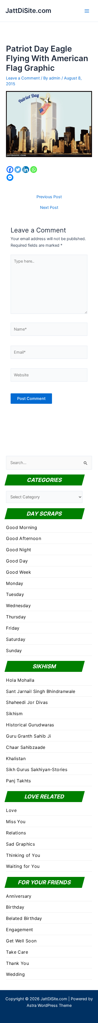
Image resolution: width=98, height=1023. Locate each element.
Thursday (16, 617)
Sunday (14, 650)
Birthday (15, 907)
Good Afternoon (23, 538)
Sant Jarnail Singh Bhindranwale (40, 691)
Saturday (15, 639)
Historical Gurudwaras (30, 725)
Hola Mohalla (20, 680)
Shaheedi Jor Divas (27, 702)
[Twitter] (17, 169)
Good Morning (21, 527)
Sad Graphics (20, 844)
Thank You (17, 963)
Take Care (17, 952)
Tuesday (15, 594)
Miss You (15, 821)
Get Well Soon (21, 941)
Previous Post (49, 197)
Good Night (18, 549)
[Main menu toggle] (87, 11)
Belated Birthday (24, 918)
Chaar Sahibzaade (25, 747)
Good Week (18, 572)
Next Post (49, 208)
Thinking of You (23, 855)
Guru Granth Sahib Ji (28, 736)
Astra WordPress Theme (49, 1005)
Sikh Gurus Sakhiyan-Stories (36, 769)
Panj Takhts (18, 780)
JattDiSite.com (28, 11)
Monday (14, 583)
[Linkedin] (25, 169)
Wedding (15, 974)
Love (11, 810)
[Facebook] (10, 169)
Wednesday (18, 605)
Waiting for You (22, 866)
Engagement (19, 929)
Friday (12, 628)
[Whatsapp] (33, 169)
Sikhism (14, 713)
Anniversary (18, 896)
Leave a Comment (23, 78)
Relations (16, 833)
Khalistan (16, 758)
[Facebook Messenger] (10, 177)
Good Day (17, 561)
